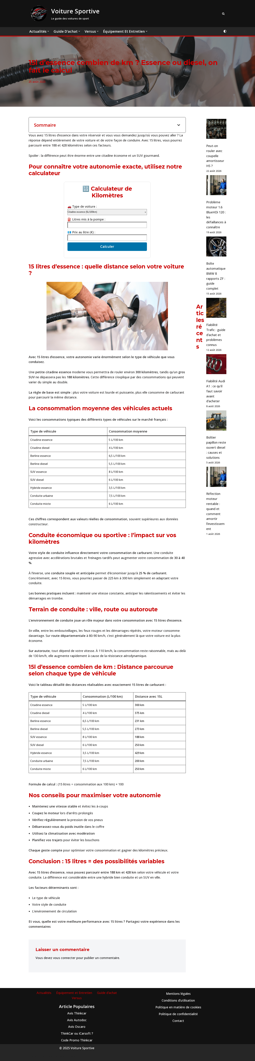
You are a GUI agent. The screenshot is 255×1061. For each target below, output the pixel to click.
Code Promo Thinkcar (76, 1040)
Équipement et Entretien (74, 993)
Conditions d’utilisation (178, 1000)
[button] (48, 31)
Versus (77, 998)
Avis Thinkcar (76, 1013)
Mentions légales (178, 993)
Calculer (107, 246)
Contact (178, 1021)
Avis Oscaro (76, 1027)
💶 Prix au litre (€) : (81, 232)
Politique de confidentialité (178, 1014)
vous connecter (64, 958)
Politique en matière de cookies (178, 1007)
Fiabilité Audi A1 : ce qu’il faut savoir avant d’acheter (215, 391)
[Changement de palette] (225, 31)
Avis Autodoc (77, 1020)
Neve (32, 1056)
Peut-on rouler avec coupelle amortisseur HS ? (215, 156)
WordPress (67, 1056)
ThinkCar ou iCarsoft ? (77, 1033)
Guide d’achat (107, 993)
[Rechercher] (223, 13)
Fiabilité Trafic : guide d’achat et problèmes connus (215, 335)
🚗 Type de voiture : (82, 206)
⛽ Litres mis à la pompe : (86, 219)
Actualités (44, 993)
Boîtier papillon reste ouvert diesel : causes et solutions (216, 447)
